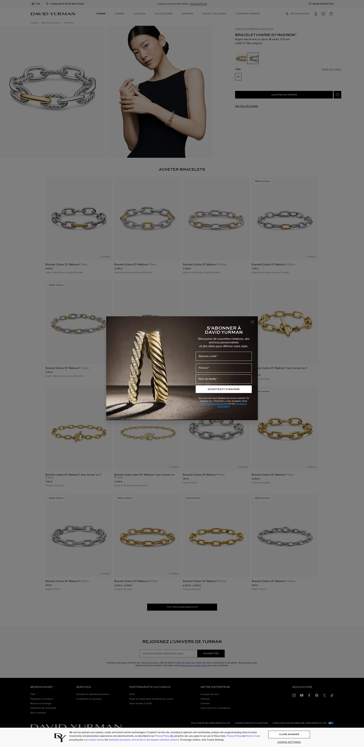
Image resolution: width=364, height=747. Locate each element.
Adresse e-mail (207, 356)
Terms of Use (253, 736)
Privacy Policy (162, 736)
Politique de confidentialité (214, 403)
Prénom (203, 368)
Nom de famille (207, 379)
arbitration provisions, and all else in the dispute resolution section (143, 740)
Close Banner (289, 734)
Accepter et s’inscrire (224, 389)
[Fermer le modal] (254, 320)
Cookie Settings (289, 742)
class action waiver (94, 740)
